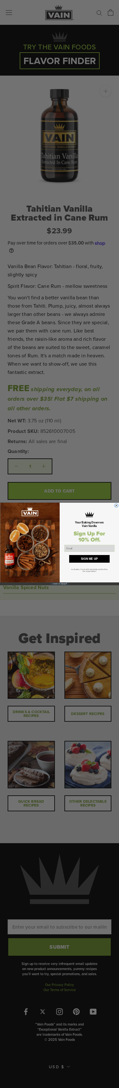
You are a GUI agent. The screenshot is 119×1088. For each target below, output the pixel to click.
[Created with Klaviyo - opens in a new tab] (59, 583)
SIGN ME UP (89, 558)
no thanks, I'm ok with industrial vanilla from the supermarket (89, 570)
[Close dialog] (116, 505)
